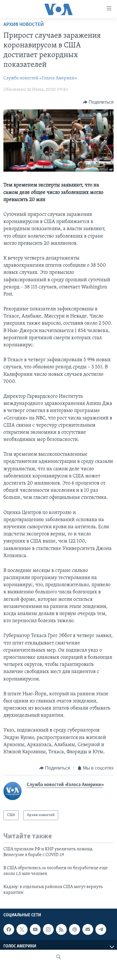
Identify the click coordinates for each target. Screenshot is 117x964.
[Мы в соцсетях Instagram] (48, 929)
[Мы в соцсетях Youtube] (35, 929)
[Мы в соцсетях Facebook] (8, 929)
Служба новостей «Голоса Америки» (40, 78)
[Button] (98, 102)
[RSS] (61, 929)
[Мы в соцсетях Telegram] (100, 929)
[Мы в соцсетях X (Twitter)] (21, 929)
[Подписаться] (87, 929)
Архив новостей (23, 24)
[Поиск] (58, 957)
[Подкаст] (74, 929)
